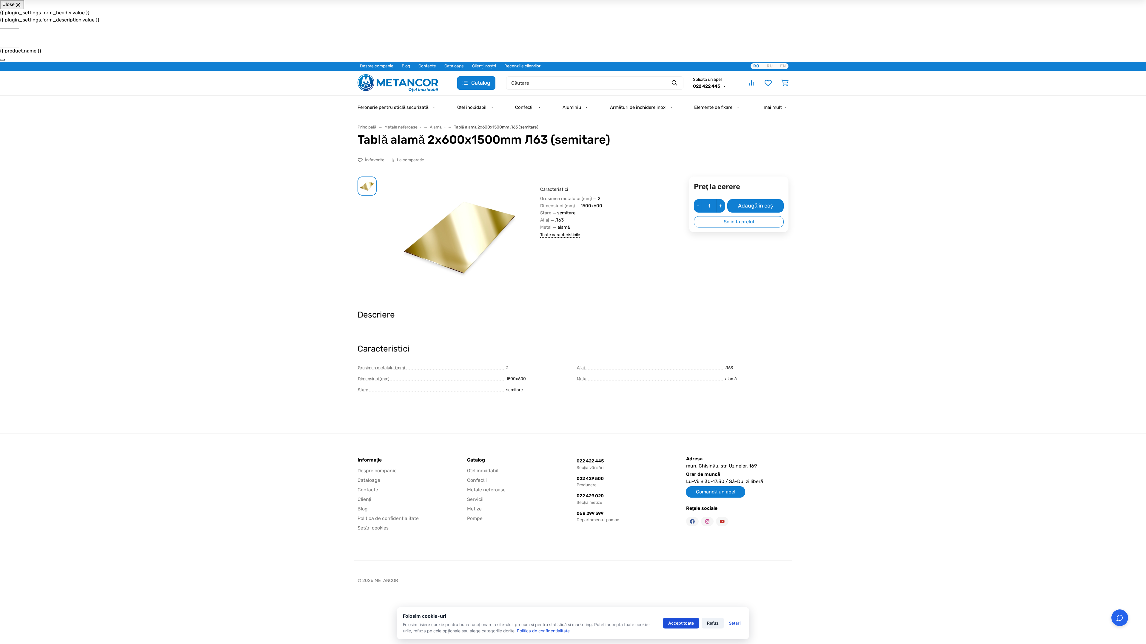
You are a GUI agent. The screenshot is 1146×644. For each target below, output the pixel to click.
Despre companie (376, 66)
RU (770, 66)
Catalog (476, 460)
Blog (406, 66)
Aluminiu (572, 107)
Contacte (427, 66)
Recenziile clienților (522, 66)
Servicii (475, 499)
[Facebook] (692, 521)
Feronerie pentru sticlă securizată (393, 107)
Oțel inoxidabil (471, 107)
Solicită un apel (707, 79)
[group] (459, 238)
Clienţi (364, 499)
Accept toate (681, 623)
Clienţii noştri (484, 66)
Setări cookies (373, 528)
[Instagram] (707, 521)
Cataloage (454, 66)
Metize (474, 509)
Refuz (713, 623)
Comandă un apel (715, 492)
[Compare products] (751, 82)
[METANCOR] (398, 82)
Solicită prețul (739, 222)
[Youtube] (722, 521)
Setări (735, 623)
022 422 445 (707, 86)
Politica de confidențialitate (543, 630)
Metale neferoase (486, 490)
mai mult (773, 107)
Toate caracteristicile (560, 234)
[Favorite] (768, 82)
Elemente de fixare (713, 107)
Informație (370, 460)
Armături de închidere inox (638, 107)
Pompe (475, 518)
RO (756, 66)
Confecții (524, 107)
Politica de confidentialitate (388, 518)
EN (783, 66)
